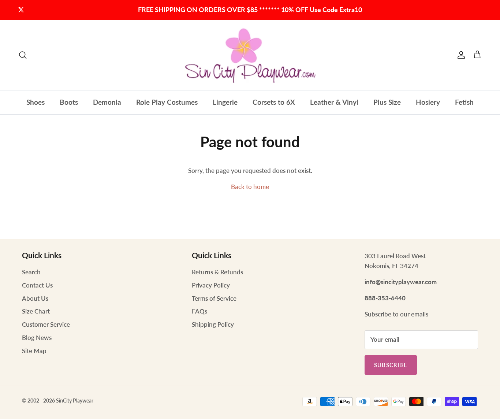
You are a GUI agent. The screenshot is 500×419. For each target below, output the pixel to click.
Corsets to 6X (274, 102)
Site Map (34, 351)
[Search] (22, 55)
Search (31, 272)
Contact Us (37, 285)
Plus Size (387, 102)
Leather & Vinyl (334, 102)
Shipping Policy (213, 324)
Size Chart (36, 311)
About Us (35, 298)
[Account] (460, 55)
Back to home (250, 186)
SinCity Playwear (74, 400)
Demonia (107, 102)
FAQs (199, 311)
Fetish (464, 102)
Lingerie (225, 102)
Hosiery (428, 102)
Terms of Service (214, 298)
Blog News (37, 337)
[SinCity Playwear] (250, 55)
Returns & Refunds (217, 272)
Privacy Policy (211, 285)
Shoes (35, 102)
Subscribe (390, 364)
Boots (69, 102)
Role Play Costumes (167, 102)
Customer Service (46, 324)
